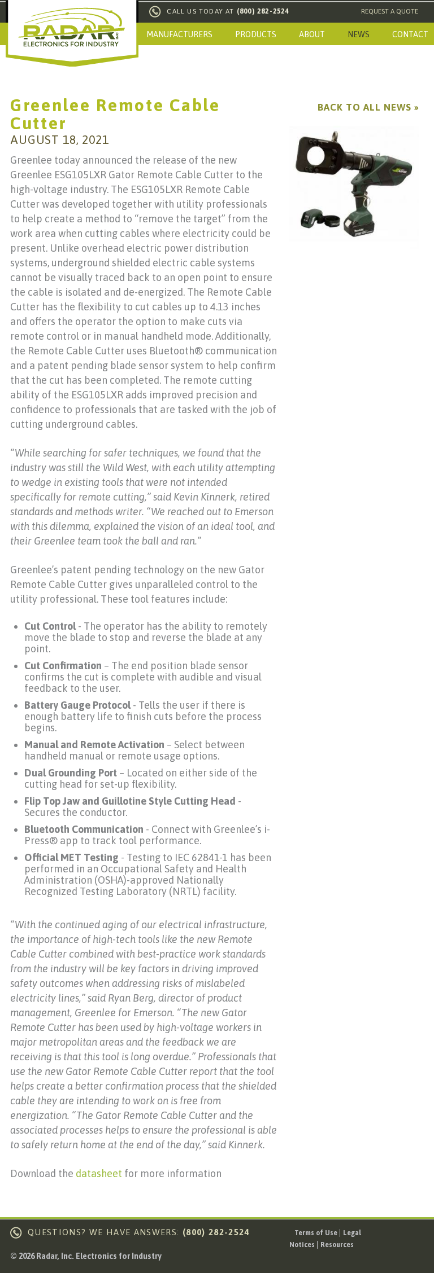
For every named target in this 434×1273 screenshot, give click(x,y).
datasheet (99, 1173)
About (312, 34)
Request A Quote (389, 11)
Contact (410, 34)
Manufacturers (179, 34)
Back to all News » (368, 107)
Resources (337, 1245)
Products (255, 34)
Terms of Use (315, 1233)
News (359, 34)
